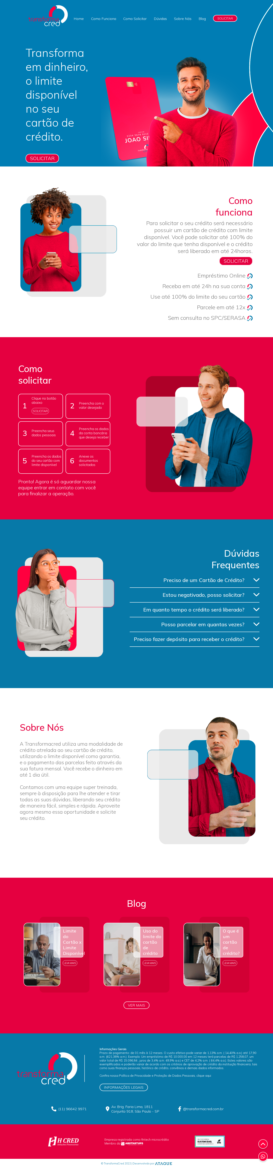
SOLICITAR (225, 18)
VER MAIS (136, 1005)
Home (79, 18)
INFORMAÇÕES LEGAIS (123, 1087)
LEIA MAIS (70, 963)
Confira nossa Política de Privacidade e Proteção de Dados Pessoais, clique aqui (155, 1075)
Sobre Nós (182, 18)
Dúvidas (160, 18)
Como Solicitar (135, 18)
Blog (202, 18)
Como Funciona (103, 18)
